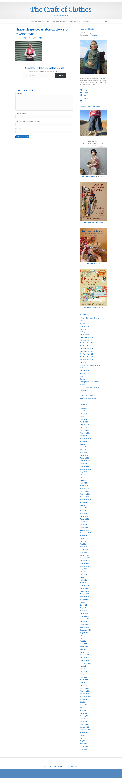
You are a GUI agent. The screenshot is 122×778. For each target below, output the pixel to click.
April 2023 (83, 513)
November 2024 (85, 463)
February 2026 (84, 425)
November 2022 (85, 527)
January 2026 (84, 427)
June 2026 (83, 413)
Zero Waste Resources (37, 21)
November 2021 (85, 560)
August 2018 (84, 666)
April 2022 (83, 547)
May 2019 (83, 641)
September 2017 (85, 696)
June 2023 (83, 508)
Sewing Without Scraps (88, 176)
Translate (94, 35)
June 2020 (83, 605)
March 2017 (84, 713)
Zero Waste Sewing (92, 263)
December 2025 (85, 430)
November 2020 (85, 591)
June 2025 (83, 447)
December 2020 (85, 588)
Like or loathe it (85, 334)
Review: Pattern (85, 376)
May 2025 (83, 449)
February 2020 (84, 616)
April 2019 (83, 644)
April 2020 (83, 610)
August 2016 (84, 732)
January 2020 (84, 619)
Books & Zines (87, 21)
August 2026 (84, 408)
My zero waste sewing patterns (90, 365)
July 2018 (83, 669)
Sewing (82, 379)
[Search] (105, 21)
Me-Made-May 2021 (86, 348)
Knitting (82, 332)
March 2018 (84, 680)
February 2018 (84, 682)
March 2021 (84, 583)
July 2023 (83, 505)
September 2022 (85, 533)
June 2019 (83, 638)
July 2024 (83, 474)
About (48, 21)
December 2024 (85, 461)
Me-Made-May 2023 (86, 354)
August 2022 (84, 535)
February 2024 (84, 488)
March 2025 (84, 455)
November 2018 (85, 657)
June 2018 (83, 671)
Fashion (82, 323)
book (93, 222)
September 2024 (85, 469)
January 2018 (84, 685)
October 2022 (84, 530)
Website (18, 129)
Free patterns (84, 326)
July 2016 (83, 735)
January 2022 (84, 555)
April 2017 (83, 710)
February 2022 (84, 552)
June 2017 (83, 705)
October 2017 (84, 694)
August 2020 (84, 599)
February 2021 (84, 585)
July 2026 (83, 411)
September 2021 (85, 566)
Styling (82, 384)
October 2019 (84, 627)
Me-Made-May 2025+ (87, 359)
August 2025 (84, 441)
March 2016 (84, 746)
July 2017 (83, 702)
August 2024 (84, 472)
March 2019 (84, 646)
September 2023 (85, 499)
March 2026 (84, 422)
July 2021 (83, 572)
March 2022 (84, 549)
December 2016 (85, 721)
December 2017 (85, 688)
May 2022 (83, 544)
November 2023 (85, 494)
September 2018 (85, 663)
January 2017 (84, 719)
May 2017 (83, 707)
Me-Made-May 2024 (86, 357)
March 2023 (84, 516)
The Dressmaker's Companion (92, 307)
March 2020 (84, 613)
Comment (18, 93)
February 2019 (84, 649)
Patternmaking (84, 368)
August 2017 (84, 699)
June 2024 (83, 477)
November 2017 (85, 691)
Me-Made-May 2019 (86, 343)
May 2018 (83, 674)
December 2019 (85, 621)
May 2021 (83, 577)
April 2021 (83, 580)
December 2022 (85, 524)
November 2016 (85, 724)
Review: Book (84, 370)
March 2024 (84, 486)
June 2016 (83, 738)
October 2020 (84, 594)
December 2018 (85, 655)
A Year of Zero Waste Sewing (89, 318)
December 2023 (85, 491)
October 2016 (84, 727)
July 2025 (83, 444)
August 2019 (84, 633)
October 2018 (84, 660)
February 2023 (84, 519)
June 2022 (83, 541)
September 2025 (85, 438)
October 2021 (84, 563)
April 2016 (83, 743)
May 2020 (83, 608)
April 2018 (83, 677)
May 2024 (83, 480)
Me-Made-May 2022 (86, 351)
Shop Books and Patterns (60, 21)
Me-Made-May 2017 (86, 337)
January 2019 (84, 652)
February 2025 (84, 458)
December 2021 (85, 558)
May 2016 (83, 741)
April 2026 (83, 419)
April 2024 (83, 483)
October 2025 (84, 436)
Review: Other (84, 373)
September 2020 (85, 596)
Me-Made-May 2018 (86, 340)
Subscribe (60, 75)
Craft (81, 321)
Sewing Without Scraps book (89, 382)
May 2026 (83, 416)
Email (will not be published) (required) (28, 121)
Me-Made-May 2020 (86, 346)
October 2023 (84, 497)
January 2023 (84, 522)
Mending (83, 362)
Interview (83, 329)
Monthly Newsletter (75, 21)
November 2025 (85, 433)
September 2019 (85, 630)
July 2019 (83, 635)
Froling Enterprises (73, 766)
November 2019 (85, 624)
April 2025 (83, 452)
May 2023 (83, 511)
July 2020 (83, 602)
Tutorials (83, 390)
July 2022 (83, 538)
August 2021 (84, 569)
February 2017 (84, 716)
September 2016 (85, 730)
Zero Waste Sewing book (88, 398)
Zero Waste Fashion (86, 395)
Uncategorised (84, 393)
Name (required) (20, 113)
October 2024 (84, 466)
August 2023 (84, 502)
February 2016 (84, 749)
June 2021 (83, 574)
